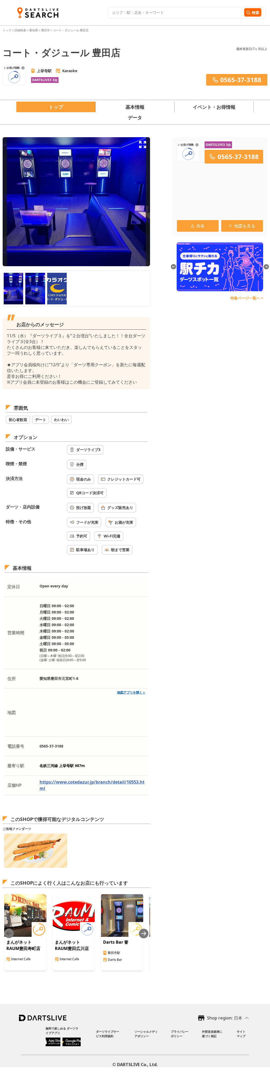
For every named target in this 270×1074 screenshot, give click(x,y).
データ (135, 117)
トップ (7, 30)
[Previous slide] (9, 934)
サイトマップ (241, 1034)
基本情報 (135, 107)
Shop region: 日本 (224, 1018)
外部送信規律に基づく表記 (212, 1034)
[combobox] (175, 12)
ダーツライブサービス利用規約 (107, 1034)
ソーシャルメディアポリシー (146, 1034)
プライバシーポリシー (179, 1034)
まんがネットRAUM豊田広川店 (72, 945)
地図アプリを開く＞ (131, 692)
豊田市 (45, 30)
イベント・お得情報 (214, 107)
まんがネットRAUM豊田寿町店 (23, 945)
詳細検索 (21, 30)
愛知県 (33, 30)
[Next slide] (144, 934)
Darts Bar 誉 (115, 942)
